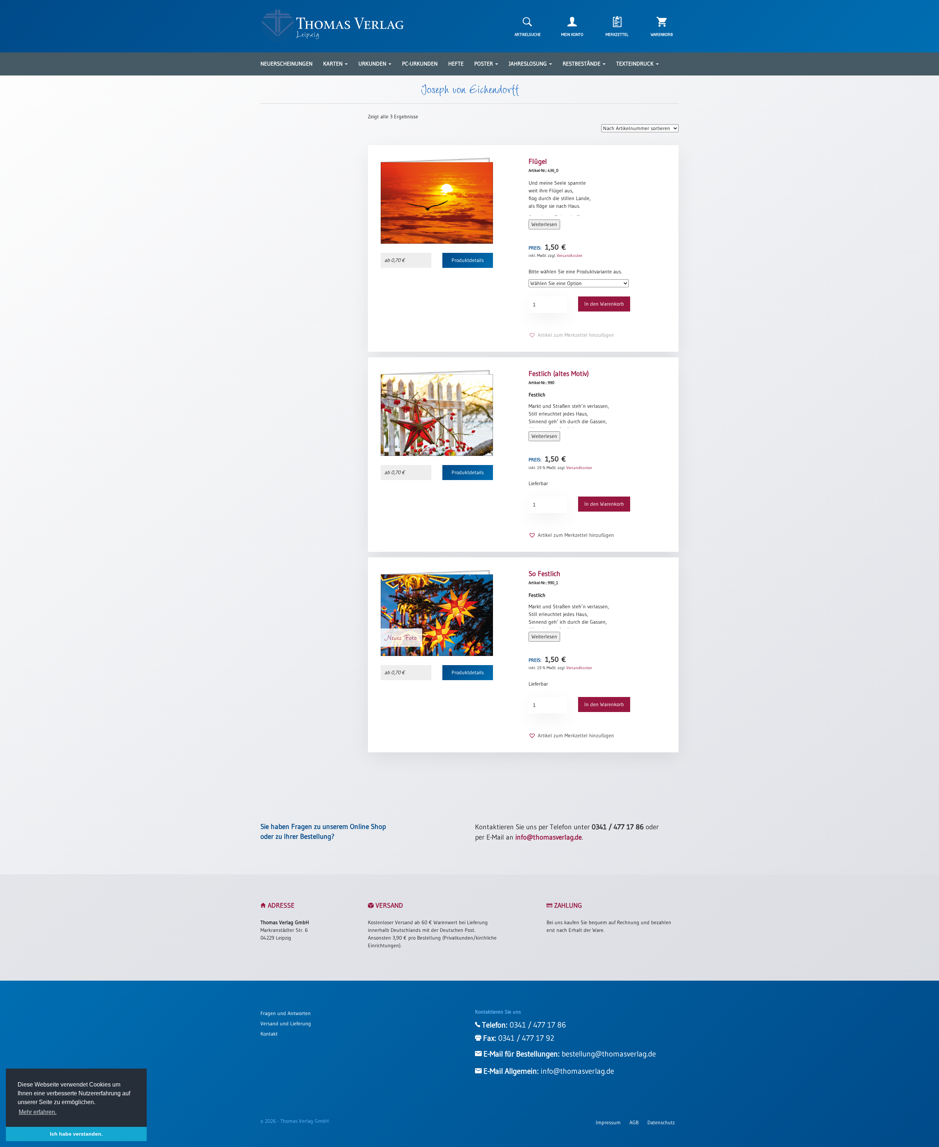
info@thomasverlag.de (548, 837)
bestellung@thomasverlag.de (609, 1054)
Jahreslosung (528, 63)
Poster (484, 63)
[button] (571, 335)
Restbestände (582, 63)
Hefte (456, 63)
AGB (634, 1122)
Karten (333, 63)
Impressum (608, 1122)
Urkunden (373, 63)
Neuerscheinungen (286, 63)
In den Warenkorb (604, 303)
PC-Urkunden (420, 63)
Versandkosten (569, 255)
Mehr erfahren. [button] (37, 1112)
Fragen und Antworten (285, 1013)
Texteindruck (635, 63)
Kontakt (269, 1033)
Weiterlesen (544, 224)
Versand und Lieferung (285, 1023)
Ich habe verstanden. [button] (76, 1134)
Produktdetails (468, 260)
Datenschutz (661, 1122)
